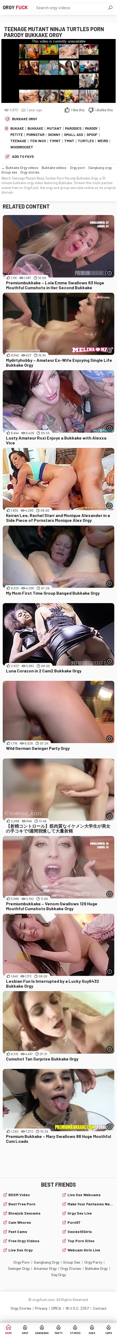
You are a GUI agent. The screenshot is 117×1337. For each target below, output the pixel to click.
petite (16, 134)
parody (91, 128)
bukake (17, 128)
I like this (78, 110)
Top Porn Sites (80, 1240)
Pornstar (35, 134)
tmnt (69, 141)
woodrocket (21, 147)
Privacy (41, 1308)
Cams (108, 1333)
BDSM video (19, 1194)
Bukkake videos (54, 167)
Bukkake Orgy (24, 119)
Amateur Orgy (45, 1268)
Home (8, 1333)
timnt (55, 141)
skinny (54, 134)
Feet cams (17, 1231)
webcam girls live (83, 1250)
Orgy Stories (70, 1268)
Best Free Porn (21, 1204)
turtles (86, 141)
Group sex (9, 172)
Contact (100, 1308)
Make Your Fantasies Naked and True (90, 1204)
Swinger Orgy (19, 1268)
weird (102, 141)
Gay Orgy (58, 1274)
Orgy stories (29, 172)
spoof (92, 134)
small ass (73, 134)
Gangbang (42, 1333)
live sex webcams (84, 1194)
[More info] (109, 273)
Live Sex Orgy (20, 1250)
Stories (75, 1333)
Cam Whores (19, 1222)
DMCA (56, 1308)
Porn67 (73, 1222)
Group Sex (71, 1262)
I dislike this (104, 110)
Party (59, 1333)
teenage (18, 141)
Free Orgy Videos (23, 1240)
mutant (54, 128)
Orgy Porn (21, 1262)
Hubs (92, 1333)
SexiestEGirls (79, 1231)
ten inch (38, 141)
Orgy (15, 7)
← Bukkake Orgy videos (19, 167)
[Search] (110, 7)
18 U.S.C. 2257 (77, 1308)
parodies (73, 128)
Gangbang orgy (100, 167)
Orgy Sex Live (79, 1213)
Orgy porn (77, 167)
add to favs (23, 156)
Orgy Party (93, 1262)
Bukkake (35, 128)
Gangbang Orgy (46, 1262)
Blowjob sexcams (24, 1213)
